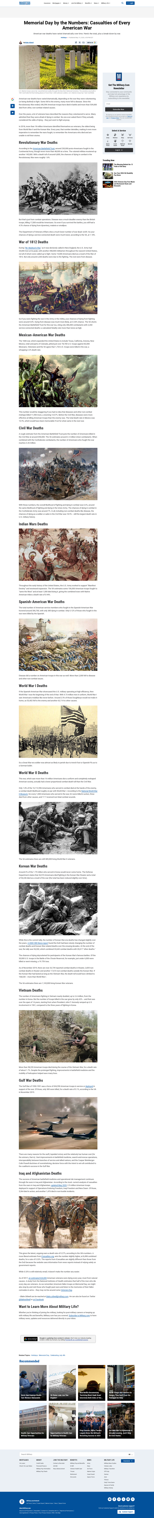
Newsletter (37, 1511)
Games (106, 1474)
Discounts (73, 1477)
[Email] (83, 42)
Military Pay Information (43, 1468)
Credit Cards (40, 1463)
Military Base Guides (110, 1463)
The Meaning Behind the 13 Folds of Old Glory (123, 165)
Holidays (64, 37)
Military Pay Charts (41, 1471)
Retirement (73, 1474)
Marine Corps (91, 1471)
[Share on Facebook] (76, 42)
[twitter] (123, 1499)
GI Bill (72, 1466)
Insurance (47, 3)
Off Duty (106, 1471)
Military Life (105, 3)
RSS (53, 1513)
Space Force (91, 1477)
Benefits (87, 3)
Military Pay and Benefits (77, 1463)
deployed (89, 1086)
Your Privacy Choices (45, 1513)
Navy (88, 1466)
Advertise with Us (54, 1511)
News (96, 3)
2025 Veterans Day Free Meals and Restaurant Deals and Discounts (124, 184)
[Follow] (12, 106)
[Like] (12, 113)
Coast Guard (90, 1474)
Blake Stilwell (29, 42)
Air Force (89, 1468)
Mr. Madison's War (32, 248)
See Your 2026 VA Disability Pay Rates (123, 174)
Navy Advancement (59, 1468)
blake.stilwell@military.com (57, 1296)
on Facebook (38, 1299)
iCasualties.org (47, 1256)
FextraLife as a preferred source (76, 1340)
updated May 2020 (59, 1185)
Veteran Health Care (76, 1468)
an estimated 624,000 (38, 1278)
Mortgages (56, 3)
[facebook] (114, 1499)
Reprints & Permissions (66, 1511)
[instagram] (119, 1499)
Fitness (106, 1479)
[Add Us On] (12, 99)
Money (65, 3)
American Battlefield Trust (44, 148)
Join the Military (76, 3)
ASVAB (55, 1466)
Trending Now (108, 160)
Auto (105, 1477)
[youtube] (110, 1499)
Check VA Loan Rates (25, 1466)
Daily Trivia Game (109, 1482)
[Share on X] (79, 42)
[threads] (133, 1499)
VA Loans (22, 1463)
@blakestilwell (24, 1299)
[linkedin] (128, 1499)
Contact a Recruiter (59, 1463)
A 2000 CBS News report (38, 943)
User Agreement (23, 1513)
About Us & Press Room (26, 1511)
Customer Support (127, 1512)
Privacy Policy (115, 118)
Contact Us (44, 1511)
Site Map (58, 1513)
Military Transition (109, 1468)
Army (88, 1463)
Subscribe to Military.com (79, 1315)
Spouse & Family (109, 1485)
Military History (108, 1488)
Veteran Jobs (108, 1466)
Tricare (72, 1471)
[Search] (122, 3)
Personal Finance (41, 1466)
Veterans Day (66, 1290)
